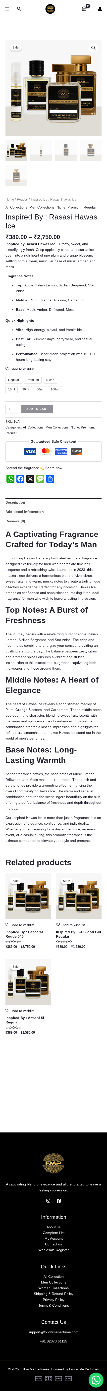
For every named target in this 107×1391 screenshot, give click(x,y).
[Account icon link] (100, 9)
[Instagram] (48, 1200)
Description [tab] (15, 502)
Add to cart (37, 408)
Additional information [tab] (24, 512)
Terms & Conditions (53, 1305)
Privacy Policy (53, 1300)
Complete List (53, 1233)
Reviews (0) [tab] (15, 521)
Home (9, 199)
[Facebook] (58, 1200)
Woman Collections (53, 1288)
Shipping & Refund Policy (53, 1294)
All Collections (16, 207)
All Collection (54, 1277)
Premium (74, 207)
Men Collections (41, 207)
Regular (22, 199)
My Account (54, 1238)
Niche (60, 207)
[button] (19, 9)
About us (53, 1227)
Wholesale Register (53, 1250)
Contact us (53, 1244)
